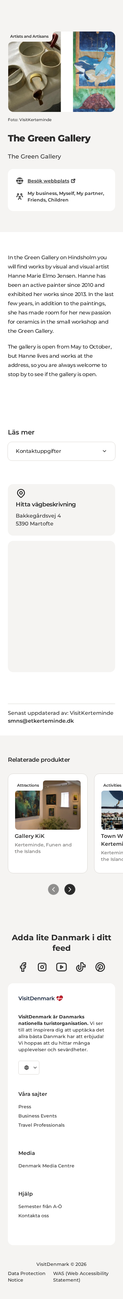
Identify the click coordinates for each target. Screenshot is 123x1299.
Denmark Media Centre (46, 1166)
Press (24, 1107)
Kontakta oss (33, 1216)
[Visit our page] (42, 967)
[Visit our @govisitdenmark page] (81, 967)
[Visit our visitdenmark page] (61, 967)
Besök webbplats (48, 181)
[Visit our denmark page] (23, 967)
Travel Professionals (41, 1125)
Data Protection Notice (27, 1276)
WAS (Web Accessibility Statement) (81, 1276)
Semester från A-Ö (40, 1206)
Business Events (37, 1116)
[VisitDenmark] (40, 998)
